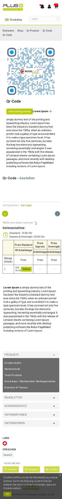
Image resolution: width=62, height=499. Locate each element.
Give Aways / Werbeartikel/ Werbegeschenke (29, 381)
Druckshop (15, 19)
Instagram (33, 469)
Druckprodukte (12, 362)
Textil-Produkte (13, 375)
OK (7, 494)
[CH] (6, 443)
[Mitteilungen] (42, 6)
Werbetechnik (12, 369)
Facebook (11, 469)
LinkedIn (53, 469)
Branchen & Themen (16, 387)
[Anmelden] (49, 6)
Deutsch (8, 455)
